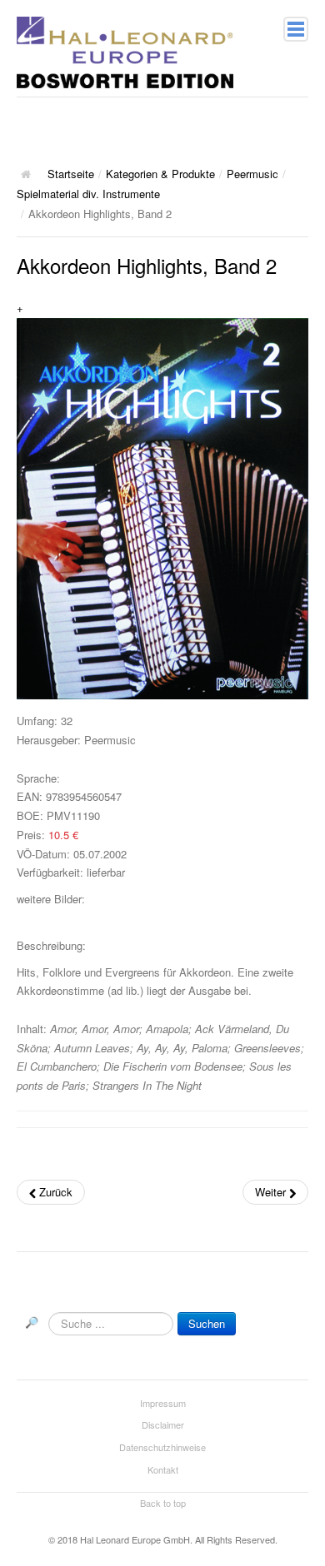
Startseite (71, 173)
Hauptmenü (295, 29)
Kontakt (163, 1469)
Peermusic (252, 173)
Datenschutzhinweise (162, 1447)
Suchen (206, 1323)
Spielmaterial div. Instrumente (88, 193)
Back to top (163, 1502)
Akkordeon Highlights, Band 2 (147, 265)
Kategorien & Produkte (160, 173)
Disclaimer (163, 1424)
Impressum (163, 1402)
